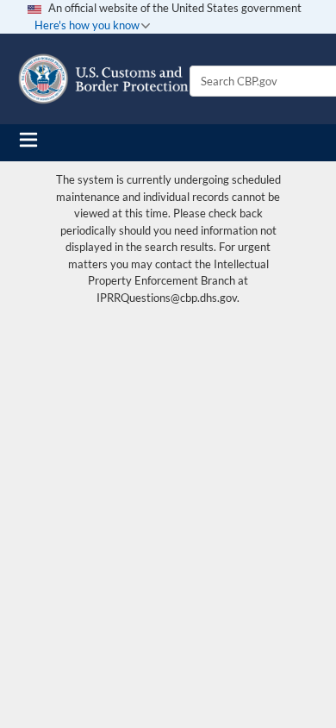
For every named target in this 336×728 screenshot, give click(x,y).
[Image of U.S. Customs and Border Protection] (103, 79)
